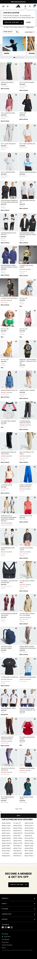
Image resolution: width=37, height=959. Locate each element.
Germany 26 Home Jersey (27, 768)
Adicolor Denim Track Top (9, 390)
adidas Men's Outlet (18, 830)
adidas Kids (28, 835)
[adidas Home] (18, 6)
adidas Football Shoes (18, 838)
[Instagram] (6, 927)
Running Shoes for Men (30, 828)
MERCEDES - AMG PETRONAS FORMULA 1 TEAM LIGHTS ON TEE (28, 361)
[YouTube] (9, 927)
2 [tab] (17, 57)
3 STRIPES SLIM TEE (6, 485)
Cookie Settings (5, 939)
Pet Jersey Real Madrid (8, 421)
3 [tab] (20, 57)
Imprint (3, 947)
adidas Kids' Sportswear (7, 840)
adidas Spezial (6, 848)
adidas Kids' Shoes (30, 825)
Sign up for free (16, 884)
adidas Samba (6, 823)
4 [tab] (22, 57)
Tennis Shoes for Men (7, 851)
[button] (16, 64)
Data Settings (5, 934)
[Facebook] (3, 927)
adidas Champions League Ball (18, 848)
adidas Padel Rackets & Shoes (7, 845)
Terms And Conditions (7, 945)
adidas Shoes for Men (30, 830)
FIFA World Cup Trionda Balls (18, 851)
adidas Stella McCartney (30, 840)
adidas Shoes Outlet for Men (18, 840)
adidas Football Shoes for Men (18, 828)
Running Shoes (29, 833)
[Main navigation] (3, 6)
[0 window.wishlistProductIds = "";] (7, 6)
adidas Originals (7, 828)
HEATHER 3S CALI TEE (26, 515)
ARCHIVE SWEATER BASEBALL (28, 172)
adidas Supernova (30, 853)
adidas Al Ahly (17, 843)
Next (18, 815)
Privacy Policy (5, 942)
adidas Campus (6, 843)
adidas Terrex (6, 830)
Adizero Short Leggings (27, 390)
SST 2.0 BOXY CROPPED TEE (27, 143)
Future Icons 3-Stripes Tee (9, 677)
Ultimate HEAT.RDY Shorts (9, 298)
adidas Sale (16, 835)
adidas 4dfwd (29, 848)
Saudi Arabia (7, 936)
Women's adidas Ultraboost (30, 843)
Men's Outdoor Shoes (30, 851)
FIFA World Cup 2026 (18, 845)
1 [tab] (14, 57)
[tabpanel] (18, 439)
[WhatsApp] (12, 927)
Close (28, 22)
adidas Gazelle (6, 838)
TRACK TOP (23, 113)
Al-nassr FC (17, 823)
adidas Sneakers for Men (30, 845)
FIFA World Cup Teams (18, 856)
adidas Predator (18, 853)
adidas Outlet (17, 825)
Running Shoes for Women (30, 838)
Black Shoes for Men (30, 856)
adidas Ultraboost (30, 823)
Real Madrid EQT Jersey (8, 708)
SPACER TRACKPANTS (7, 82)
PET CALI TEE (23, 298)
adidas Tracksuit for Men (7, 825)
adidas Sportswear (7, 835)
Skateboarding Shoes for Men (7, 856)
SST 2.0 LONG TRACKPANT (27, 82)
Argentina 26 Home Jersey (28, 677)
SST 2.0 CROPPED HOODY (8, 113)
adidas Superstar (7, 833)
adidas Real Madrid (18, 833)
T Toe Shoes (5, 853)
